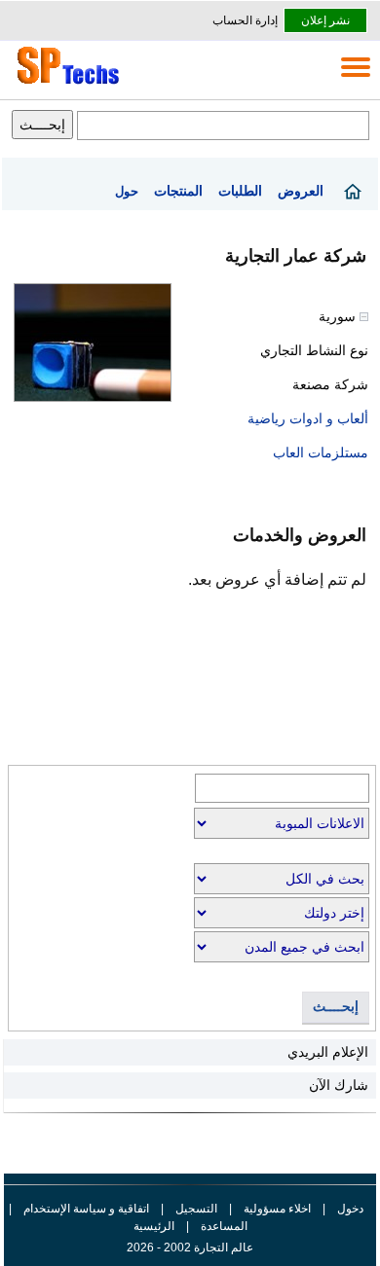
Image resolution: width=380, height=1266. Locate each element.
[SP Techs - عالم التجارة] (65, 83)
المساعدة (224, 1226)
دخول (350, 1208)
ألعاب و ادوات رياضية (307, 418)
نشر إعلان (325, 20)
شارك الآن (338, 1085)
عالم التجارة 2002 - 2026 (190, 1247)
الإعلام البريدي (327, 1052)
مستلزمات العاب (320, 452)
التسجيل (196, 1208)
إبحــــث (336, 1006)
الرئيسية (153, 1226)
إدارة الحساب (245, 20)
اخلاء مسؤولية (277, 1208)
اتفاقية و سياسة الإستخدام (84, 1208)
